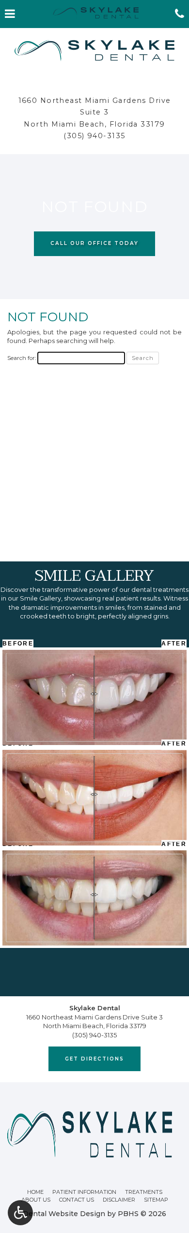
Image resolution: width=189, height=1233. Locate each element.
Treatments (143, 1192)
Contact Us (76, 1199)
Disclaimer (119, 1199)
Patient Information (84, 1192)
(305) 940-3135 (94, 135)
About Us (35, 1199)
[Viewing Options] (20, 1213)
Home (35, 1192)
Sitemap (156, 1199)
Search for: (21, 358)
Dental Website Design (64, 1213)
